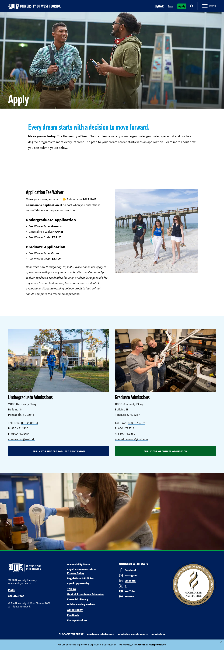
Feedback (73, 615)
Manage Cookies (77, 620)
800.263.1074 (29, 423)
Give (170, 6)
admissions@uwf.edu (21, 439)
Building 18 (15, 409)
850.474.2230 (19, 428)
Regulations (74, 578)
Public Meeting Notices (81, 604)
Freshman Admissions (100, 634)
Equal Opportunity (78, 583)
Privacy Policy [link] (124, 645)
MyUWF (159, 6)
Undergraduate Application (51, 219)
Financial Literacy (78, 599)
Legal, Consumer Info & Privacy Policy (81, 571)
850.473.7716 (126, 428)
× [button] (221, 641)
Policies (89, 578)
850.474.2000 (16, 596)
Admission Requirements (132, 634)
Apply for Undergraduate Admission (59, 451)
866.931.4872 (136, 423)
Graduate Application (45, 247)
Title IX (71, 588)
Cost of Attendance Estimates (85, 594)
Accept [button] (141, 644)
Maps (11, 589)
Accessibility (75, 609)
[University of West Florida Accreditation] (193, 584)
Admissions (158, 634)
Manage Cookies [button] (157, 644)
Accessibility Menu (78, 564)
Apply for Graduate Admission (165, 451)
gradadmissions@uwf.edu (131, 439)
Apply (181, 6)
